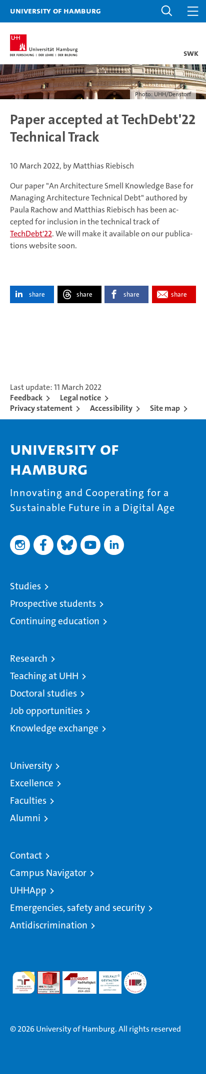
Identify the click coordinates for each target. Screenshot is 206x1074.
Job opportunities (46, 711)
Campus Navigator (48, 873)
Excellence (32, 783)
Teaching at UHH (44, 676)
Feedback (26, 397)
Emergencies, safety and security (77, 907)
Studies (25, 586)
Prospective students (53, 603)
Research (29, 658)
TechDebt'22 (31, 233)
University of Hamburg (55, 10)
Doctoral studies (43, 693)
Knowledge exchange (54, 728)
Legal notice (80, 397)
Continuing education (55, 621)
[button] (167, 11)
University (31, 765)
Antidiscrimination (49, 925)
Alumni (25, 818)
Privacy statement (41, 408)
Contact (26, 855)
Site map (165, 408)
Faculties (28, 800)
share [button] (37, 294)
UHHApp (28, 890)
